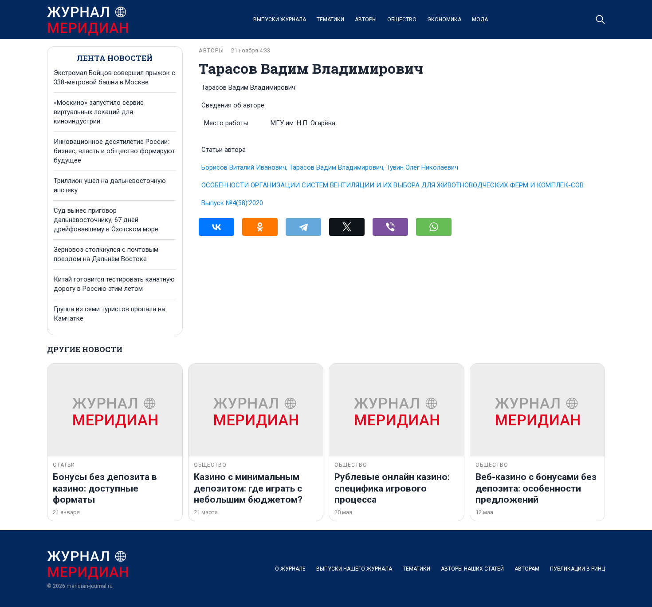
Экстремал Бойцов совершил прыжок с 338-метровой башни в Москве (114, 77)
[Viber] (390, 227)
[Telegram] (303, 227)
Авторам (527, 569)
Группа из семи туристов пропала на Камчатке (109, 313)
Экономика (444, 19)
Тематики (330, 19)
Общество (401, 19)
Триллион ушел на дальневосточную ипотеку (110, 185)
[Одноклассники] (260, 227)
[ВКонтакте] (216, 227)
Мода (480, 19)
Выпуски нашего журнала (354, 569)
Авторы (366, 19)
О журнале (290, 569)
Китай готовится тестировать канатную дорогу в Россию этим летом (114, 284)
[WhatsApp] (434, 227)
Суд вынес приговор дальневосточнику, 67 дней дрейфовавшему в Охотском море (106, 219)
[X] (347, 227)
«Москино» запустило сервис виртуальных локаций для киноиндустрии (99, 112)
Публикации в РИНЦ (577, 569)
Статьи (64, 465)
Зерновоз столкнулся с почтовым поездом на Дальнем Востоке (106, 254)
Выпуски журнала (279, 19)
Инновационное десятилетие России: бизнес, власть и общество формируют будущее (114, 151)
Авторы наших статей (472, 569)
